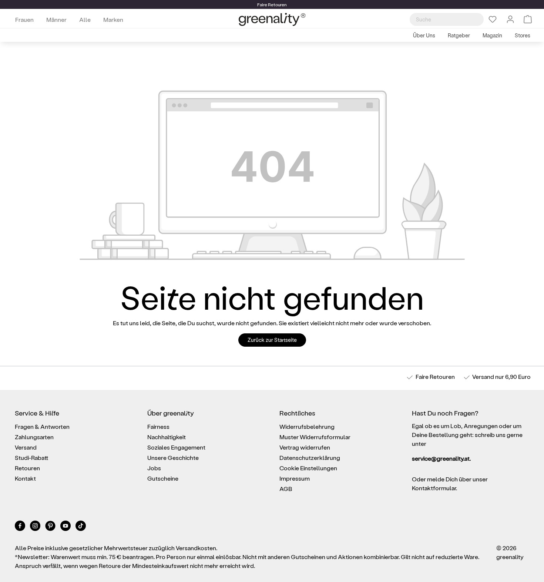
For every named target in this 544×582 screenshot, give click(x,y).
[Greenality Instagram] (35, 527)
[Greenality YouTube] (66, 527)
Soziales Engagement (176, 447)
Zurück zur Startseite (272, 340)
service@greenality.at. (441, 458)
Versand (483, 376)
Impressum (294, 478)
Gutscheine (162, 478)
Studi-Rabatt (31, 457)
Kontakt (25, 478)
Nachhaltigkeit (166, 436)
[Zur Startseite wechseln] (272, 19)
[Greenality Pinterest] (51, 527)
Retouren (27, 467)
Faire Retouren (435, 376)
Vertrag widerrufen (304, 447)
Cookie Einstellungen (308, 467)
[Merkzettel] (492, 19)
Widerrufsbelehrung (307, 426)
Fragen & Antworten (42, 426)
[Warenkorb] (528, 19)
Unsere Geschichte (173, 457)
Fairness (158, 426)
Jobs (154, 467)
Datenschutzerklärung (309, 457)
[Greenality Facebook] (20, 527)
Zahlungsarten (34, 436)
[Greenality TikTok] (80, 527)
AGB (285, 488)
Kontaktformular (434, 487)
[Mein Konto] (510, 19)
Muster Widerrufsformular (314, 436)
